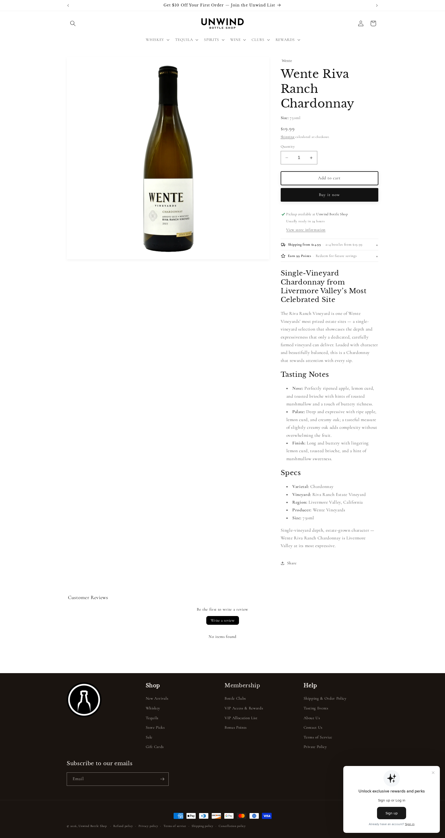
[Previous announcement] (68, 5)
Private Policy (315, 746)
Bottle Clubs (235, 698)
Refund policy (123, 826)
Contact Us (313, 727)
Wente (287, 61)
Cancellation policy (232, 826)
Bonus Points (236, 727)
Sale (149, 737)
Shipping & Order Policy (325, 698)
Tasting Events (316, 708)
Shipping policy (202, 826)
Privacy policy (148, 826)
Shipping (288, 137)
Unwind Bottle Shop (93, 826)
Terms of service (175, 826)
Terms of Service (318, 737)
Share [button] (292, 563)
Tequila (152, 718)
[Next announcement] (377, 5)
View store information (306, 230)
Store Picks (155, 727)
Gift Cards (155, 746)
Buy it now (329, 194)
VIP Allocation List (241, 718)
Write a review (223, 620)
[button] (73, 23)
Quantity (288, 146)
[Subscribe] (162, 779)
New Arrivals (157, 698)
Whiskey (153, 708)
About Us (312, 718)
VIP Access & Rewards (244, 708)
